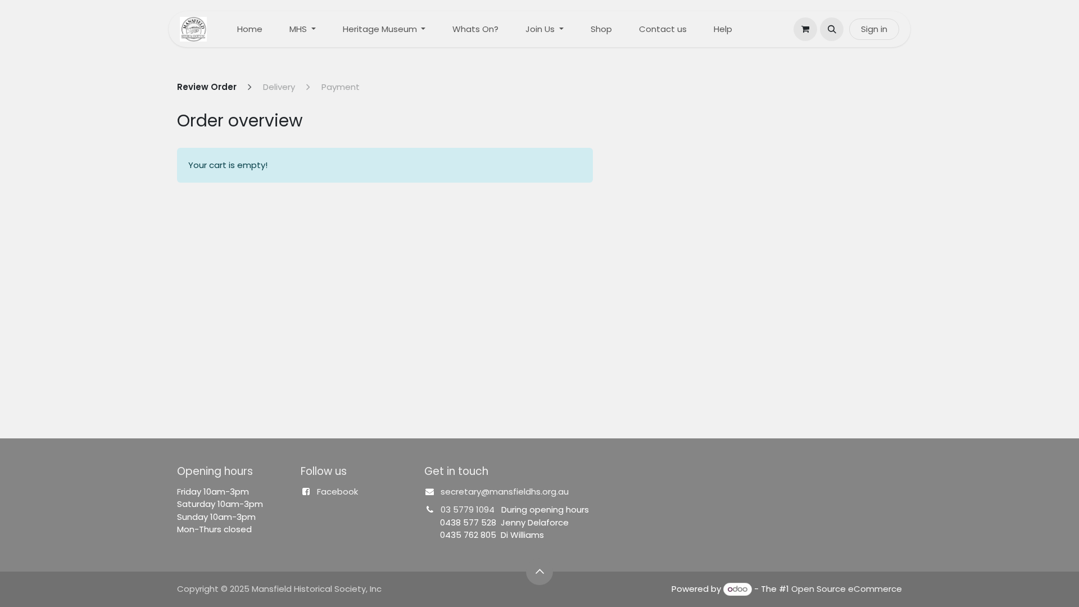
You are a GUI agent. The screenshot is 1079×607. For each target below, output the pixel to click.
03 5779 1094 (468, 509)
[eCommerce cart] (805, 29)
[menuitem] (250, 29)
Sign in (874, 29)
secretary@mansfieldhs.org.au (505, 491)
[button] (832, 29)
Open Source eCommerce (846, 589)
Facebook (337, 491)
